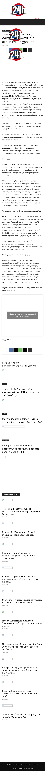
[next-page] (6, 457)
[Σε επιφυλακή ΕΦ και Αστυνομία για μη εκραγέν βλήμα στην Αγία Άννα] (22, 708)
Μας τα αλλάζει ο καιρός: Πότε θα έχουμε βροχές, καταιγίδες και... (19, 533)
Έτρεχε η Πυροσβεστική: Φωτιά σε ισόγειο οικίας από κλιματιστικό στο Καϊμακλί (20, 579)
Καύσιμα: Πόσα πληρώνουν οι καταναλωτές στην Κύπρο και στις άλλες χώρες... (19, 556)
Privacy (17, 765)
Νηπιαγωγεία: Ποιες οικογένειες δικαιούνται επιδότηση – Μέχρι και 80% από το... (22, 623)
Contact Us (35, 765)
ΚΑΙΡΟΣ (4, 413)
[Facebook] (11, 350)
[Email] (25, 350)
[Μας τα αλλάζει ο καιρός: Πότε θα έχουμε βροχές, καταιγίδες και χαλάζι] (22, 407)
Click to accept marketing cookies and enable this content (22, 315)
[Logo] (16, 43)
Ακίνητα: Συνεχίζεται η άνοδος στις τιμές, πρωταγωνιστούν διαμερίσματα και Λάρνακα (21, 670)
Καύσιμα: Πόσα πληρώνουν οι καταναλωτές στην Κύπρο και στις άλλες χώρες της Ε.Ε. (20, 448)
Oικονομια (5, 440)
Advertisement (25, 765)
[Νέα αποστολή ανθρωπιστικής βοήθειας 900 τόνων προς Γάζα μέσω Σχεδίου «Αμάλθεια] (22, 638)
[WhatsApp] (20, 350)
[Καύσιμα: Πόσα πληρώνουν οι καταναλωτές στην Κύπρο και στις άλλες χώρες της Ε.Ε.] (22, 433)
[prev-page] (3, 457)
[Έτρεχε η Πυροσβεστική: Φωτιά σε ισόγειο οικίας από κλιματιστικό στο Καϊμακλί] (22, 570)
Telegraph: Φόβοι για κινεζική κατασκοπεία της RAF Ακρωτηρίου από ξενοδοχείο (20, 392)
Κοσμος (4, 384)
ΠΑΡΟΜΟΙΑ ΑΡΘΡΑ (10, 363)
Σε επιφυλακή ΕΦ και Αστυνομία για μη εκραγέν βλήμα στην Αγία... (21, 715)
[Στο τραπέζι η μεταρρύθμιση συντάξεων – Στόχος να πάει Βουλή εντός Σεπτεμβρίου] (22, 593)
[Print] (30, 350)
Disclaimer (10, 765)
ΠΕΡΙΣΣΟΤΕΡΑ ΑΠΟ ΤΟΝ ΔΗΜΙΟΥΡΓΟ (19, 366)
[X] (16, 350)
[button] (3, 22)
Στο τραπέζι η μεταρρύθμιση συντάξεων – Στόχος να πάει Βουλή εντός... (22, 601)
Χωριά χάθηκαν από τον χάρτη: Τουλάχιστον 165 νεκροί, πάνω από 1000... (19, 694)
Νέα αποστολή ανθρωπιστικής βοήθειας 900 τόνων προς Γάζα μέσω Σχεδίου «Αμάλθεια (22, 647)
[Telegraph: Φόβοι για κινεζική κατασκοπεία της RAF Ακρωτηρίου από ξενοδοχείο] (22, 377)
